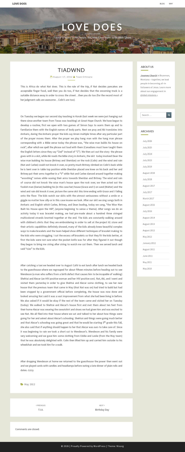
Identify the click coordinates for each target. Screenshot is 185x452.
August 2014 (149, 217)
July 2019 (147, 166)
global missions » (149, 95)
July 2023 (147, 160)
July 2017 (147, 192)
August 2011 (149, 249)
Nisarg (120, 446)
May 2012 (29, 384)
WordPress (100, 446)
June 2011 (148, 255)
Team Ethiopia (84, 77)
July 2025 (147, 147)
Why (171, 3)
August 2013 (149, 224)
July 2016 (147, 211)
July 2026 (147, 141)
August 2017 (149, 185)
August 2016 (149, 204)
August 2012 (149, 230)
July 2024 (147, 153)
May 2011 (147, 262)
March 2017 (148, 198)
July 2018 (147, 179)
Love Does (19, 3)
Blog (162, 3)
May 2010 (147, 268)
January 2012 (149, 243)
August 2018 (149, 172)
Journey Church (148, 75)
